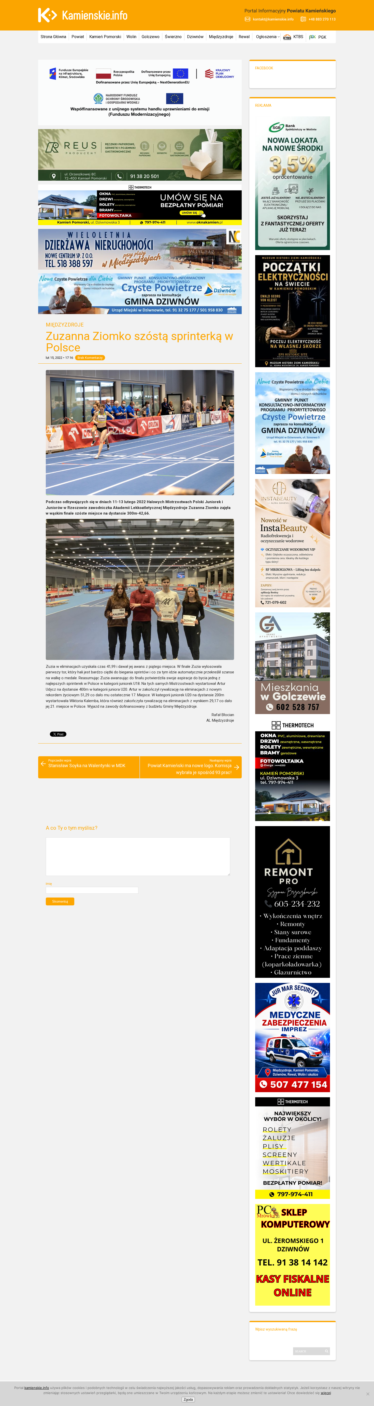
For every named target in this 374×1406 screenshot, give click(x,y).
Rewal (244, 36)
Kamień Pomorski (105, 36)
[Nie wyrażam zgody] (367, 1393)
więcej (326, 1393)
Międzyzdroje (221, 36)
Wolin (131, 36)
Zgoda (188, 1399)
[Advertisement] (139, 803)
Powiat (77, 36)
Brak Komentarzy (90, 358)
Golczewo (151, 36)
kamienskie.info (36, 1388)
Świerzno (173, 36)
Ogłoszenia (266, 36)
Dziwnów (195, 36)
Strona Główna (53, 36)
